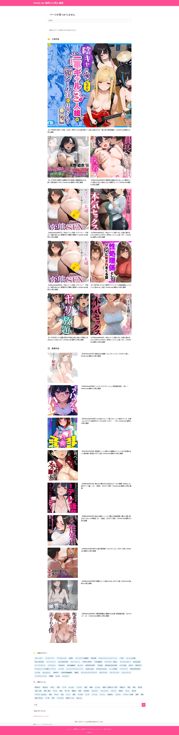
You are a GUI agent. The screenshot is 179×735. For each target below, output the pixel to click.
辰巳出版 (93, 658)
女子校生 (86, 691)
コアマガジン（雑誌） (111, 662)
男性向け (37, 687)
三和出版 (100, 665)
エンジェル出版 (130, 658)
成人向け (45, 687)
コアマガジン (52, 665)
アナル (55, 691)
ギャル (127, 691)
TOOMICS (61, 665)
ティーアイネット (40, 665)
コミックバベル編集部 (81, 658)
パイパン (102, 694)
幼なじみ (79, 698)
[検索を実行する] (143, 705)
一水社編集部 (98, 662)
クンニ (68, 694)
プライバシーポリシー (96, 729)
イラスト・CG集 (128, 694)
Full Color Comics (101, 669)
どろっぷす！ (39, 658)
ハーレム (94, 694)
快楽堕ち (110, 694)
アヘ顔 (47, 698)
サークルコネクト (125, 662)
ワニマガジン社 (61, 658)
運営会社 (76, 729)
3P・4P (67, 691)
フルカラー (95, 691)
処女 (61, 691)
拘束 (79, 691)
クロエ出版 (123, 665)
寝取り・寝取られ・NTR (110, 687)
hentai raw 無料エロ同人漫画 (48, 3)
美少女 (134, 691)
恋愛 (137, 694)
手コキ (56, 694)
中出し (52, 687)
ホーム (70, 729)
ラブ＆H (80, 694)
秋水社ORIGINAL (135, 669)
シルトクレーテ (126, 672)
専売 (129, 687)
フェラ (64, 687)
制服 (91, 687)
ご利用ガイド (84, 729)
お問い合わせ (107, 729)
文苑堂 (71, 658)
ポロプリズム (103, 672)
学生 (53, 698)
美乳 (142, 694)
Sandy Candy (90, 669)
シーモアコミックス (41, 676)
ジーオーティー (49, 658)
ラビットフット (75, 662)
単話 (85, 687)
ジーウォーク (124, 669)
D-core (58, 676)
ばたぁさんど (47, 672)
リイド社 (61, 669)
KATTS (131, 665)
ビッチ (87, 694)
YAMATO (55, 672)
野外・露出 (47, 691)
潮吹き (121, 691)
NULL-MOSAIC (39, 662)
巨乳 (58, 687)
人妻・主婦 (38, 691)
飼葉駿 (51, 676)
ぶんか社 (37, 672)
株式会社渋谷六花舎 (111, 665)
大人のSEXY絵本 (63, 662)
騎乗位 (74, 691)
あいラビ (80, 665)
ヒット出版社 (113, 669)
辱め (134, 687)
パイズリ (79, 687)
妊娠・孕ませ (39, 698)
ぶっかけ (97, 687)
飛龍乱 (76, 672)
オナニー (113, 691)
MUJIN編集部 (71, 665)
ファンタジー (105, 691)
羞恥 (74, 694)
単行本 (140, 687)
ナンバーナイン (51, 662)
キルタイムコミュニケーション (108, 658)
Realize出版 (136, 662)
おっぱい (71, 687)
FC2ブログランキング (41, 716)
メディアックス (114, 672)
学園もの (122, 687)
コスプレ (118, 694)
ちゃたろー (65, 676)
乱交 (62, 694)
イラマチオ (60, 698)
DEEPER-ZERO (90, 665)
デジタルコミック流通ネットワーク (45, 669)
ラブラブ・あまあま (41, 694)
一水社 (122, 658)
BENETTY (138, 665)
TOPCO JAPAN (86, 662)
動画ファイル (70, 698)
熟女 (50, 694)
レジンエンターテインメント (74, 669)
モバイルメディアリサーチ (89, 672)
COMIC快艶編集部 (66, 672)
